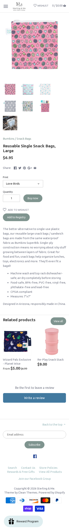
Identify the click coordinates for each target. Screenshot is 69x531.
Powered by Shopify (52, 492)
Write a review (34, 398)
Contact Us (28, 467)
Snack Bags (24, 138)
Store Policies (48, 467)
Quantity (8, 191)
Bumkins (8, 138)
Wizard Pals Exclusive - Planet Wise (17, 361)
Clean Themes (27, 492)
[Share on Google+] (30, 167)
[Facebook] (35, 456)
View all (58, 321)
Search (12, 467)
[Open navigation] (6, 6)
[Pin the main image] (24, 167)
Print (5, 177)
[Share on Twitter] (19, 167)
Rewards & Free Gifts (21, 471)
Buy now (33, 198)
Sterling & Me (45, 488)
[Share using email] (35, 167)
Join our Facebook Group (34, 478)
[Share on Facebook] (15, 167)
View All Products (50, 471)
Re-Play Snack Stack (50, 359)
